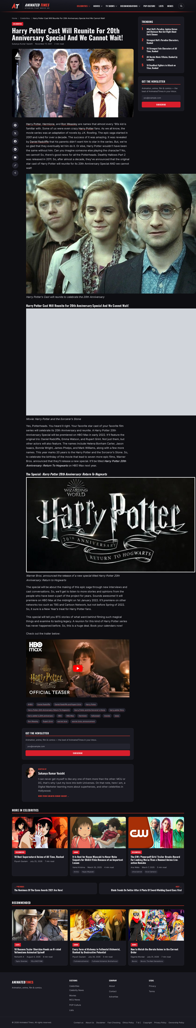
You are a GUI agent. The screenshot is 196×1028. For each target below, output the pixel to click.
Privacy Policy (160, 1022)
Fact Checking (114, 1022)
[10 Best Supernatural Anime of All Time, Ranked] (40, 832)
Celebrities (82, 5)
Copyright (147, 1022)
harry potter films (117, 710)
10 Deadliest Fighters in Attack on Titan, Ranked (161, 66)
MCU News (74, 999)
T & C (138, 1022)
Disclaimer (100, 1022)
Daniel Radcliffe (39, 141)
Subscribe (78, 753)
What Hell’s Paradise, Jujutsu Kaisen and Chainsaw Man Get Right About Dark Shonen (162, 32)
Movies (96, 5)
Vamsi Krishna (78, 867)
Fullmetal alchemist (81, 961)
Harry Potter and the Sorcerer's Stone (89, 710)
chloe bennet (137, 872)
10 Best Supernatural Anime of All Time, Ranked (39, 857)
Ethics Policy (128, 1022)
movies (107, 716)
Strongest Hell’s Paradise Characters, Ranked (163, 41)
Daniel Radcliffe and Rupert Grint (68, 704)
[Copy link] (15, 165)
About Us (90, 1022)
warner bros (62, 721)
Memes (170, 5)
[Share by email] (15, 157)
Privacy (152, 986)
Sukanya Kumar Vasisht (22, 44)
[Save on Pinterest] (15, 125)
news (117, 716)
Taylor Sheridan (21, 961)
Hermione (48, 124)
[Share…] (15, 173)
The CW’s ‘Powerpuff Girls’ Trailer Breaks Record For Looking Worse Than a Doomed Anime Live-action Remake (155, 859)
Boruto (134, 961)
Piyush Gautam (21, 861)
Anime (76, 852)
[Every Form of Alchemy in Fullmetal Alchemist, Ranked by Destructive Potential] (98, 925)
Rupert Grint (48, 721)
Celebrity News (76, 990)
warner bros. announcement (83, 721)
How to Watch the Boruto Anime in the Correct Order (154, 950)
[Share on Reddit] (15, 149)
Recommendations (129, 5)
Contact (113, 991)
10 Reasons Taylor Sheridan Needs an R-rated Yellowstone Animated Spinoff (37, 950)
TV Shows (110, 5)
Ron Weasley (69, 124)
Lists (161, 5)
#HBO (30, 704)
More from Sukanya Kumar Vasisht (53, 796)
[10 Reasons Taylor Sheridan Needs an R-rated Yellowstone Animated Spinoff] (40, 925)
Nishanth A (19, 957)
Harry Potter (33, 124)
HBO (60, 716)
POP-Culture (149, 5)
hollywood (95, 716)
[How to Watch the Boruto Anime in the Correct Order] (156, 925)
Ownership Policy (176, 1022)
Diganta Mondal (137, 957)
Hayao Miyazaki (88, 872)
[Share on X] (15, 133)
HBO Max (70, 716)
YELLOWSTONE (37, 961)
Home (14, 18)
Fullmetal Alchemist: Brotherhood (105, 961)
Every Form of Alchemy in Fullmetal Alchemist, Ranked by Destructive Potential (96, 950)
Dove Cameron (151, 872)
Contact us (78, 1022)
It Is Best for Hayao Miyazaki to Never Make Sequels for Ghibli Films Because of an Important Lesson (97, 859)
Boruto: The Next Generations (152, 961)
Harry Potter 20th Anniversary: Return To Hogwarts (49, 710)
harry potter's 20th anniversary (40, 716)
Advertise (113, 996)
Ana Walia (135, 867)
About (112, 986)
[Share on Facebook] (15, 141)
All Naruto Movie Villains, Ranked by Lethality (162, 58)
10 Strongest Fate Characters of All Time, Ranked (162, 50)
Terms (152, 991)
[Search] (181, 6)
